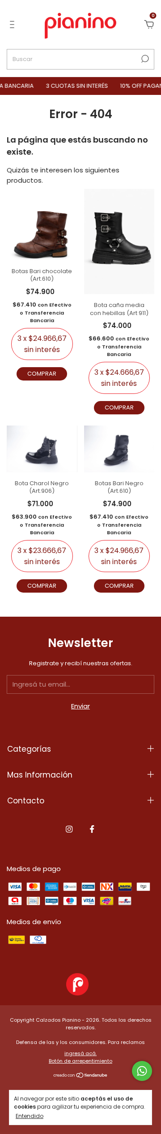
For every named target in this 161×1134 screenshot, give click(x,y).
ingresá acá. (80, 1053)
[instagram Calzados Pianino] (69, 829)
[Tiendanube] (81, 1076)
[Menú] (14, 25)
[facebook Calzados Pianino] (92, 829)
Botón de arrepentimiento (80, 1060)
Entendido (29, 1115)
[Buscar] (144, 58)
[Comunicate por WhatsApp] (142, 1071)
